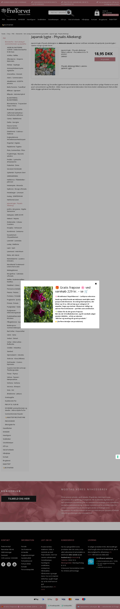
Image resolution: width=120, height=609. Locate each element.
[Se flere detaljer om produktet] (70, 321)
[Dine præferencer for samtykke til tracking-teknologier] (118, 457)
